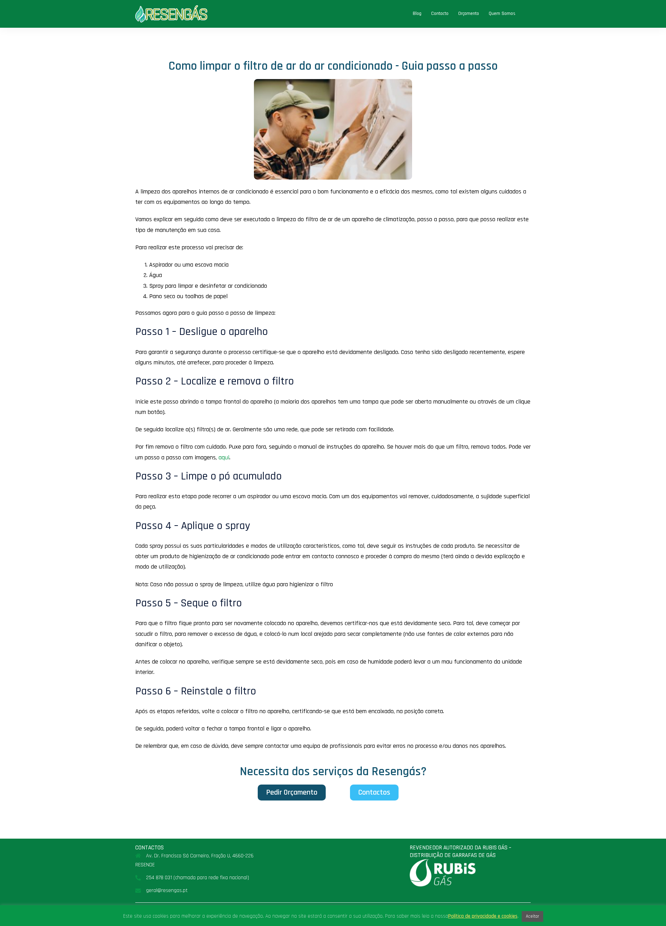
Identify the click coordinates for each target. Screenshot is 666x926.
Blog (417, 13)
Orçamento (468, 13)
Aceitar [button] (532, 916)
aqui (224, 457)
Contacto (440, 13)
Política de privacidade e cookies (483, 916)
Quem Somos (502, 13)
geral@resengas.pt (167, 890)
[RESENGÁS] (171, 13)
